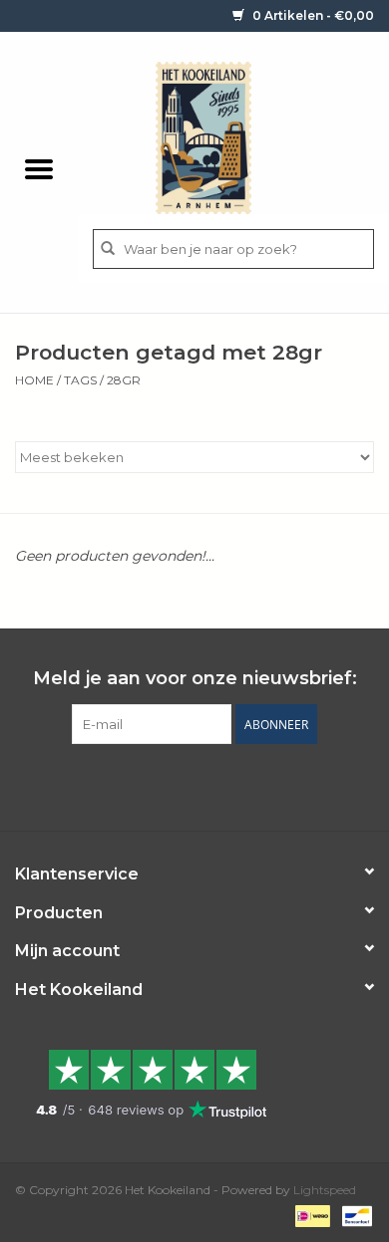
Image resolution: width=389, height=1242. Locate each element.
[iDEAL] (310, 1214)
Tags (80, 380)
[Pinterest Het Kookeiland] (177, 785)
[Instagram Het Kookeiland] (248, 785)
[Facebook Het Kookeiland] (141, 785)
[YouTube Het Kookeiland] (212, 785)
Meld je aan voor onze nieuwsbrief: (195, 678)
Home (34, 380)
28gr (124, 380)
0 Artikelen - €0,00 (311, 15)
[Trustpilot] (194, 1083)
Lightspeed (324, 1189)
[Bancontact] (353, 1214)
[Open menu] (39, 168)
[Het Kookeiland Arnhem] (233, 136)
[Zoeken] (108, 249)
